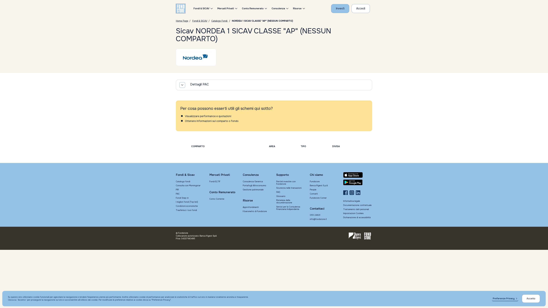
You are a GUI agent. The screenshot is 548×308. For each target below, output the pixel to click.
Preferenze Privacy (504, 298)
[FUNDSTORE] (181, 8)
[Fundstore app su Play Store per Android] (357, 182)
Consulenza (278, 8)
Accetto (531, 298)
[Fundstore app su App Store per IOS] (357, 175)
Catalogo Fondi (219, 20)
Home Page (182, 20)
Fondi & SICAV (199, 20)
